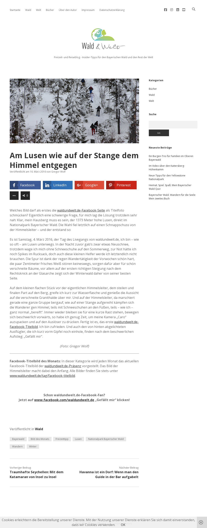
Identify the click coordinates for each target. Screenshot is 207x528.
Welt (38, 10)
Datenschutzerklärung (112, 10)
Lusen (78, 439)
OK (123, 525)
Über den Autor (68, 10)
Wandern (17, 446)
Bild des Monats (40, 439)
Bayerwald (18, 439)
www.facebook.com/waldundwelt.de (64, 400)
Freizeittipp (62, 439)
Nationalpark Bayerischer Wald (106, 439)
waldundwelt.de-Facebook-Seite (81, 210)
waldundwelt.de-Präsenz (62, 366)
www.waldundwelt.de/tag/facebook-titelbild (42, 375)
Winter (33, 446)
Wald (28, 10)
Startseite (15, 10)
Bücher (50, 10)
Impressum (88, 10)
